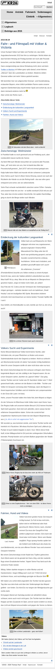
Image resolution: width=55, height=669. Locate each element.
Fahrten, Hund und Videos (13, 115)
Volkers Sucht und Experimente (15, 111)
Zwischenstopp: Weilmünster (14, 104)
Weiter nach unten (48, 234)
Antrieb (19, 12)
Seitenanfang (52, 234)
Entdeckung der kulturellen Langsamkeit (18, 108)
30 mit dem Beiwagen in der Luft (14, 646)
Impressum (32, 665)
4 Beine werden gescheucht (12, 649)
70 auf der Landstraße (12, 642)
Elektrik (30, 16)
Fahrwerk (30, 12)
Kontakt (49, 36)
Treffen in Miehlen (8, 70)
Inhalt (50, 3)
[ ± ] (9, 147)
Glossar (42, 36)
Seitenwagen (44, 12)
